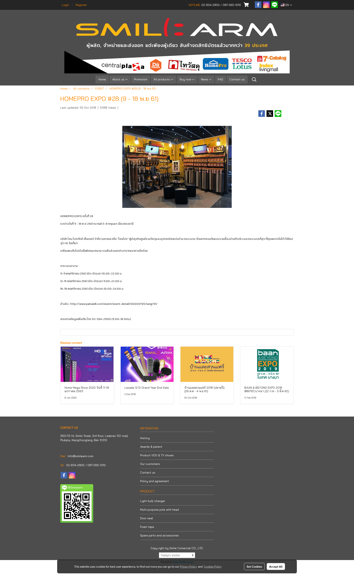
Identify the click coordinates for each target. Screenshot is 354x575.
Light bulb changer (152, 501)
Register (81, 5)
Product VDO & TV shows (157, 455)
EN (287, 5)
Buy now (186, 79)
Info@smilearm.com (80, 456)
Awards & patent (151, 447)
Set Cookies (254, 566)
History (145, 438)
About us (118, 79)
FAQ (220, 79)
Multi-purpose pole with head (159, 509)
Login (65, 5)
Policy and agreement (154, 481)
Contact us (237, 79)
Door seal (146, 518)
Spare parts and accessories (159, 535)
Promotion (140, 79)
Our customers (150, 464)
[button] (254, 79)
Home (102, 79)
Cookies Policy (212, 566)
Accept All (276, 566)
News (205, 79)
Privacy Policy (188, 566)
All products (162, 79)
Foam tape (147, 527)
